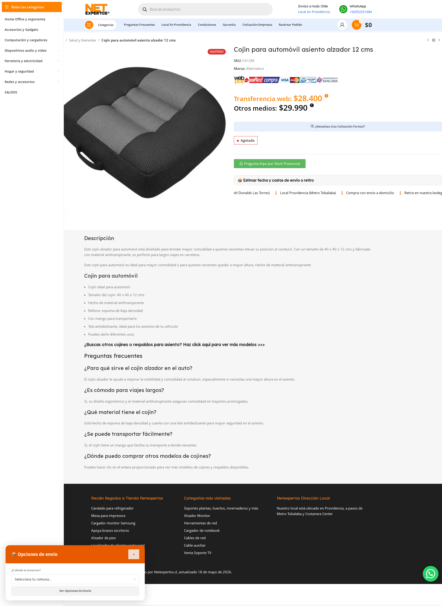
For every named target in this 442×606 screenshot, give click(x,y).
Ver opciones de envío (75, 591)
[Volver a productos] (433, 40)
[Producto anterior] (428, 40)
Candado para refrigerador (112, 508)
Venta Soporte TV (197, 552)
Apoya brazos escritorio (110, 530)
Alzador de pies (103, 537)
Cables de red (195, 537)
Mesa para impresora (108, 515)
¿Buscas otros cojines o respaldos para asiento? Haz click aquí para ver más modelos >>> (174, 344)
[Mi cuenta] (342, 24)
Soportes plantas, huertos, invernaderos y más (221, 508)
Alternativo (255, 68)
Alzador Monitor (197, 515)
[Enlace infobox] (355, 9)
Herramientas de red (200, 523)
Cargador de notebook (202, 530)
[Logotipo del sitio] (98, 8)
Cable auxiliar (195, 545)
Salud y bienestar (82, 40)
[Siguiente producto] (439, 40)
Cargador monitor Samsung (113, 523)
